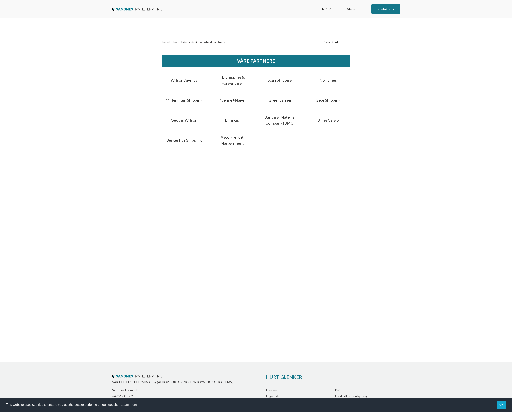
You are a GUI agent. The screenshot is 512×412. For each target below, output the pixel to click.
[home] (137, 9)
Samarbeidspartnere (211, 42)
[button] (326, 9)
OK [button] (501, 404)
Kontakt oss (385, 9)
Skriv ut (328, 42)
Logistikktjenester (184, 42)
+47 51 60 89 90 (123, 396)
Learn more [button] (129, 404)
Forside (166, 42)
